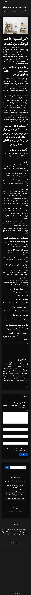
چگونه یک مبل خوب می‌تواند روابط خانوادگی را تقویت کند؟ (15, 486)
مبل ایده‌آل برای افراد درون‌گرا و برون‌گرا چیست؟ (15, 490)
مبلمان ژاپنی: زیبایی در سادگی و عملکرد (14, 498)
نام (27, 426)
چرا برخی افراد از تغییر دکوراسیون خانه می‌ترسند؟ (14, 494)
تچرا (11, 593)
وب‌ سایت (26, 439)
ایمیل (26, 433)
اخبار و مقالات (21, 386)
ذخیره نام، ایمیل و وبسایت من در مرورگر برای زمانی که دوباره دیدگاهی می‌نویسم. (15, 449)
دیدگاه (26, 410)
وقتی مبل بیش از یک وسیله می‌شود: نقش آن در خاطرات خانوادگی (15, 481)
